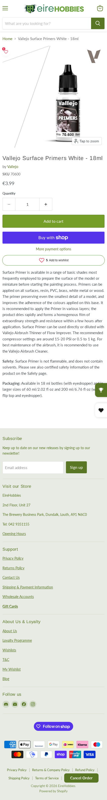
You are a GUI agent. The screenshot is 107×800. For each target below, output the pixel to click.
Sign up (76, 467)
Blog (5, 679)
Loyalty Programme (17, 640)
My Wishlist (11, 669)
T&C (5, 659)
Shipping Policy (19, 778)
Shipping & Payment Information (27, 587)
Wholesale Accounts (18, 596)
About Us (9, 631)
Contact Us (11, 577)
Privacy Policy (12, 558)
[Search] (98, 23)
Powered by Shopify (53, 791)
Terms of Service (47, 778)
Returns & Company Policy (51, 770)
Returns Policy (13, 568)
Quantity (8, 193)
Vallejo (12, 166)
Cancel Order (81, 778)
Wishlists (9, 650)
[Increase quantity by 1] (46, 204)
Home (7, 39)
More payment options (53, 249)
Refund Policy (85, 770)
